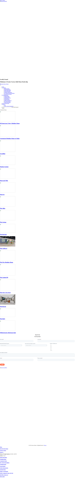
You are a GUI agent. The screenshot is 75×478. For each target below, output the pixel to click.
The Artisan (3, 222)
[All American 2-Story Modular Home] (7, 121)
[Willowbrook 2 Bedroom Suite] (7, 330)
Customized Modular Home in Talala (9, 138)
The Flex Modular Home (6, 262)
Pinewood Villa (4, 180)
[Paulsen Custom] (7, 164)
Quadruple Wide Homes (8, 92)
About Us (3, 104)
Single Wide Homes (7, 89)
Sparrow (2, 194)
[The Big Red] (7, 232)
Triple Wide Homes (7, 91)
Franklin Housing (3, 464)
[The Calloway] (7, 246)
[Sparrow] (7, 192)
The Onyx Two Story (5, 292)
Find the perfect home (5, 103)
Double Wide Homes (7, 90)
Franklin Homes (6, 96)
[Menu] (0, 85)
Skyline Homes (6, 98)
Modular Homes (6, 88)
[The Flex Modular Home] (7, 260)
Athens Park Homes (7, 102)
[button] (3, 108)
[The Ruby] (7, 316)
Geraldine (2, 153)
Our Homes (4, 87)
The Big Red (3, 234)
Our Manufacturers (5, 95)
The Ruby (2, 318)
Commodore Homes (7, 97)
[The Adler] (7, 206)
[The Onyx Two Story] (7, 290)
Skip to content (2, 0)
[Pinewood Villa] (7, 178)
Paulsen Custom (4, 166)
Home (3, 86)
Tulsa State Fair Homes (8, 94)
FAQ (5, 105)
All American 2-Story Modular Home (10, 123)
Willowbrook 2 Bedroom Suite (8, 332)
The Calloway (3, 248)
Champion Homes (7, 99)
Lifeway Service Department (8, 106)
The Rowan (3, 306)
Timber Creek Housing (7, 100)
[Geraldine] (7, 151)
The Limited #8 (4, 277)
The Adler (2, 208)
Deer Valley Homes (7, 101)
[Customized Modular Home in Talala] (7, 136)
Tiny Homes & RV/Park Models (9, 93)
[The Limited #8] (7, 275)
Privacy (45, 445)
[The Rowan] (7, 304)
